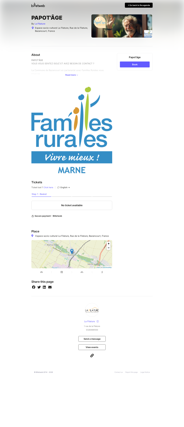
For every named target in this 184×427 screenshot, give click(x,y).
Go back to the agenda (139, 5)
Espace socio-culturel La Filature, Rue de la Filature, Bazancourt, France (72, 236)
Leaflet (98, 267)
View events (92, 347)
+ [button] (109, 243)
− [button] (109, 247)
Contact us (118, 372)
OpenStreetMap (107, 267)
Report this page (131, 372)
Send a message (92, 339)
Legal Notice (145, 372)
